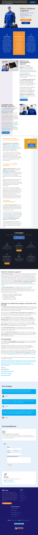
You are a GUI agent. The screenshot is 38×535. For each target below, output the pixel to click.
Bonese (2, 360)
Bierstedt (11, 363)
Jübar (15, 363)
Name (8, 447)
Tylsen (27, 361)
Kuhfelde (15, 364)
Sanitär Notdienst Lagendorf (6, 373)
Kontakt (21, 500)
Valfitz (33, 364)
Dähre (9, 360)
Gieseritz (23, 361)
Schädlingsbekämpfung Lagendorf (7, 371)
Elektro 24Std (22, 493)
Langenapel (30, 360)
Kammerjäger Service (15, 514)
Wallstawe (17, 361)
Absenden (10, 465)
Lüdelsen (25, 363)
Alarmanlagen (22, 499)
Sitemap (21, 491)
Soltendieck (20, 360)
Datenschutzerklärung (9, 3)
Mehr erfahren (19, 237)
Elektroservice (14, 510)
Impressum (17, 532)
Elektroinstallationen (25, 73)
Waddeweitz (7, 365)
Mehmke (34, 361)
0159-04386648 (25, 20)
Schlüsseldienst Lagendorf (6, 375)
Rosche (12, 364)
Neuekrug (12, 360)
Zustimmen (32, 2)
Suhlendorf (13, 361)
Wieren (5, 363)
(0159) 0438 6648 (10, 480)
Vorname (8, 450)
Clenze (2, 363)
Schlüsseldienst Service (16, 512)
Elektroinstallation (23, 497)
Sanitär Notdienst (14, 508)
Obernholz (29, 363)
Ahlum (9, 364)
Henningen (25, 360)
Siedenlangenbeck (4, 364)
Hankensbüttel (28, 364)
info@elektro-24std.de (11, 481)
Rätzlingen (3, 365)
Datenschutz (22, 532)
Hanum (8, 363)
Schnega (16, 360)
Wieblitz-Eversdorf (19, 363)
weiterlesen (19, 250)
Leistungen (26, 22)
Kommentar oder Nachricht (12, 456)
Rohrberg (19, 364)
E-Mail (8, 452)
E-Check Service (14, 516)
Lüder (20, 361)
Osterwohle (8, 361)
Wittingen (30, 361)
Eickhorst (6, 360)
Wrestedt (23, 364)
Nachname (16, 450)
